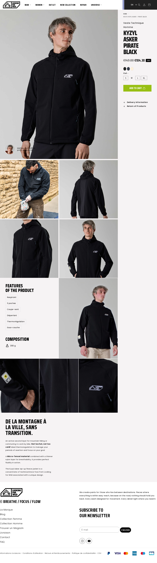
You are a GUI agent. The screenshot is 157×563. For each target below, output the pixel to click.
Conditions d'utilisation (33, 553)
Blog (2, 514)
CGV (99, 553)
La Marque (6, 509)
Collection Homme (11, 523)
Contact (5, 537)
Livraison (5, 532)
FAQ (2, 541)
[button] (28, 5)
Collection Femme (11, 519)
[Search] (139, 4)
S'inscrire (125, 530)
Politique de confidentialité (84, 553)
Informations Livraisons (10, 553)
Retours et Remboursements (58, 553)
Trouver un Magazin (12, 528)
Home (125, 14)
